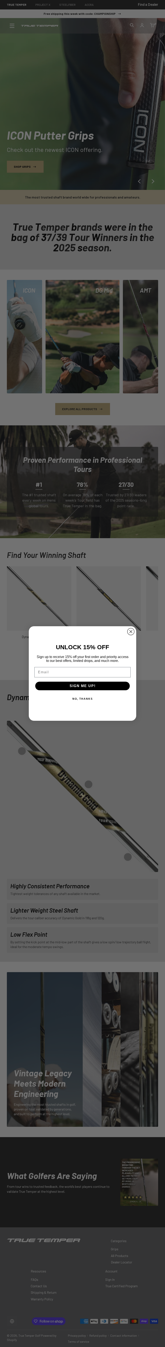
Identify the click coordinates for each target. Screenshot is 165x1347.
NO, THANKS (82, 698)
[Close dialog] (131, 631)
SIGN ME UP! (83, 686)
